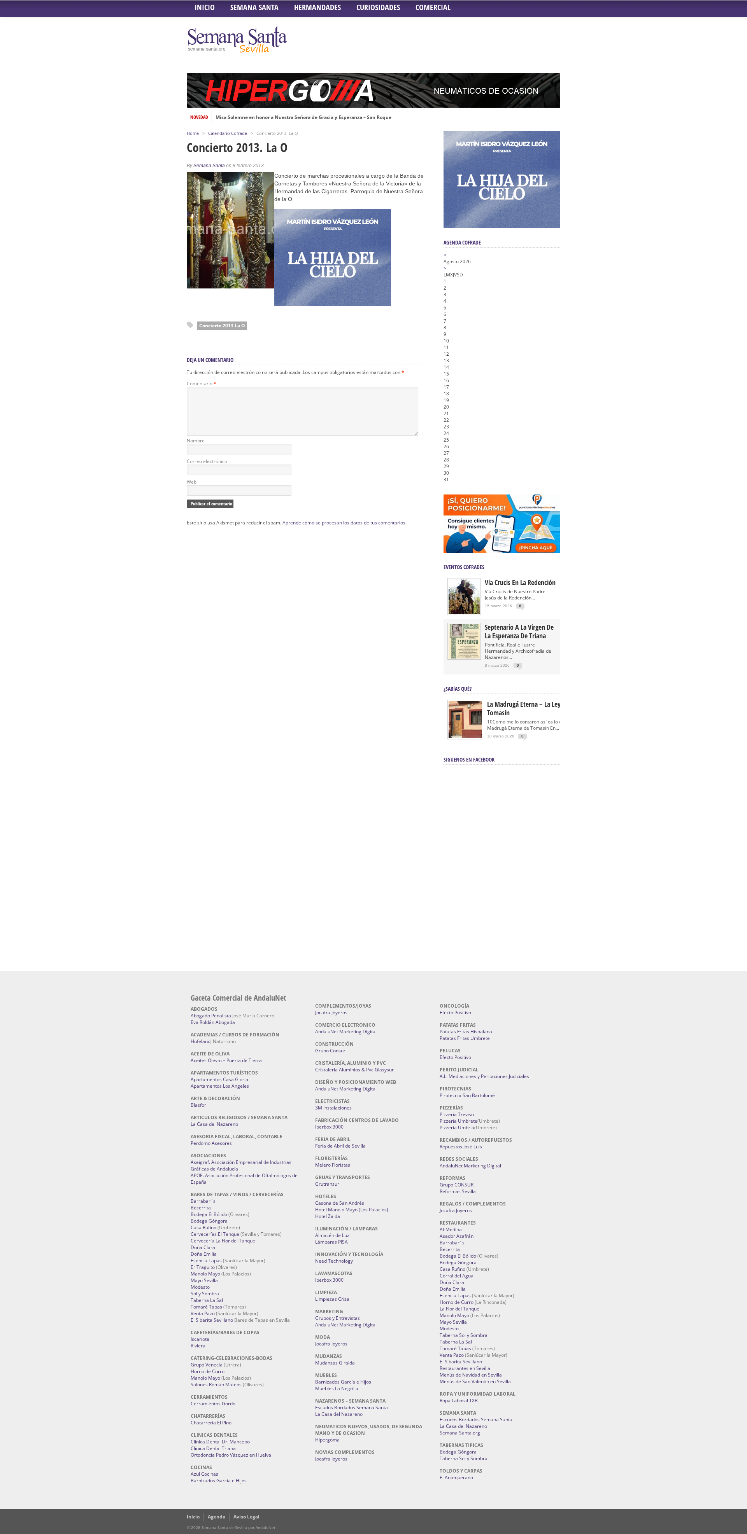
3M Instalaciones (333, 1107)
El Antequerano (456, 1477)
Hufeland (200, 1041)
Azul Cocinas (204, 1474)
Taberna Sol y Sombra (463, 1335)
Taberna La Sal (207, 1300)
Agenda (216, 1516)
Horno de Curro (207, 1371)
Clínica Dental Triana (213, 1448)
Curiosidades (378, 7)
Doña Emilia (204, 1254)
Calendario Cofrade (227, 133)
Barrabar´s (203, 1201)
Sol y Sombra (205, 1293)
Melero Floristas (332, 1165)
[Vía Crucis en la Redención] (464, 612)
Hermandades (317, 7)
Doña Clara (203, 1247)
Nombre (196, 440)
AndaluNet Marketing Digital (346, 1031)
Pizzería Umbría (457, 1127)
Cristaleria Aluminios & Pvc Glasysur (354, 1069)
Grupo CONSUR (456, 1184)
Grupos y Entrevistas (337, 1318)
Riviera (198, 1345)
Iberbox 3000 (329, 1126)
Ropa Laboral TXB (459, 1400)
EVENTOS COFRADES (464, 567)
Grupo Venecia (207, 1364)
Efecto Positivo (455, 1012)
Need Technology (334, 1261)
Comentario (201, 383)
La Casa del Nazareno (214, 1124)
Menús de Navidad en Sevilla (471, 1375)
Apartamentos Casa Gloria (219, 1079)
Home (193, 133)
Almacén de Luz (332, 1235)
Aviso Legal (246, 1516)
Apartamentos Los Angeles (220, 1086)
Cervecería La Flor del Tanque (223, 1240)
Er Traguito (203, 1267)
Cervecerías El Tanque (215, 1234)
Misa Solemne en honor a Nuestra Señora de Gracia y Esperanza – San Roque (303, 117)
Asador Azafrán (456, 1236)
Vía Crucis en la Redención (520, 582)
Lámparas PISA (331, 1242)
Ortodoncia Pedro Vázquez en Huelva (231, 1455)
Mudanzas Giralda (335, 1362)
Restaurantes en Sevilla (465, 1368)
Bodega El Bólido (209, 1214)
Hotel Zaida (327, 1216)
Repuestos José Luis (461, 1146)
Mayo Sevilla (204, 1280)
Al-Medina (451, 1229)
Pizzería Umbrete (458, 1121)
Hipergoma (327, 1439)
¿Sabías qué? (458, 688)
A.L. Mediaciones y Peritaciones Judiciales (484, 1076)
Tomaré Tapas (206, 1306)
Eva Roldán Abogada (213, 1022)
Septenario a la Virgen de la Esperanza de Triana (519, 631)
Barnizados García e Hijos (219, 1480)
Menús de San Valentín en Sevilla (475, 1381)
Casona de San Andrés (339, 1203)
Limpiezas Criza (332, 1299)
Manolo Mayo (205, 1273)
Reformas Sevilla (458, 1191)
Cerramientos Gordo (213, 1403)
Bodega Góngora (209, 1221)
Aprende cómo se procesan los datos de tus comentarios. (344, 522)
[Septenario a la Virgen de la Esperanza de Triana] (464, 656)
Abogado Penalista (211, 1015)
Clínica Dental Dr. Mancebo (220, 1441)
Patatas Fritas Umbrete (465, 1038)
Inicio (205, 7)
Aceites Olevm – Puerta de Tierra (226, 1060)
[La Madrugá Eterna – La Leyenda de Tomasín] (465, 737)
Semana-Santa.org (460, 1432)
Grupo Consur (330, 1050)
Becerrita (201, 1207)
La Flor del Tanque (459, 1308)
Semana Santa (254, 7)
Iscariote (200, 1339)
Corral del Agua (456, 1275)
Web (191, 482)
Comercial (433, 7)
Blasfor (198, 1105)
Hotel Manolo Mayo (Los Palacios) (351, 1209)
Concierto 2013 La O (222, 325)
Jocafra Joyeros (331, 1012)
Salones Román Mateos (216, 1384)
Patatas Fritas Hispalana (466, 1031)
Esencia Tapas (206, 1260)
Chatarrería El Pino (211, 1422)
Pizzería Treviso (457, 1114)
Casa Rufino (203, 1227)
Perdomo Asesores (211, 1143)
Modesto (200, 1287)
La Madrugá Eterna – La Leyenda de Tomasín (534, 708)
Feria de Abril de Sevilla (340, 1146)
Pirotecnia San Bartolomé (467, 1095)
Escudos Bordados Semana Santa (351, 1407)
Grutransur (327, 1184)
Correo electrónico (207, 461)
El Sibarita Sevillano (212, 1320)
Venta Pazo (203, 1313)
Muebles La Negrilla (336, 1388)
